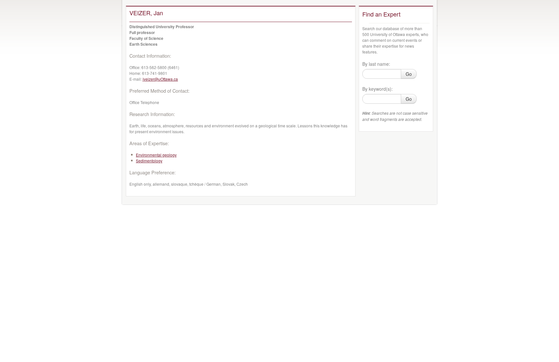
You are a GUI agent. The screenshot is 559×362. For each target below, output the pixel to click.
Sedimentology (149, 160)
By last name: (376, 64)
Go (409, 74)
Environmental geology (156, 155)
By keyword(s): (377, 89)
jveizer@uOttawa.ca (160, 79)
